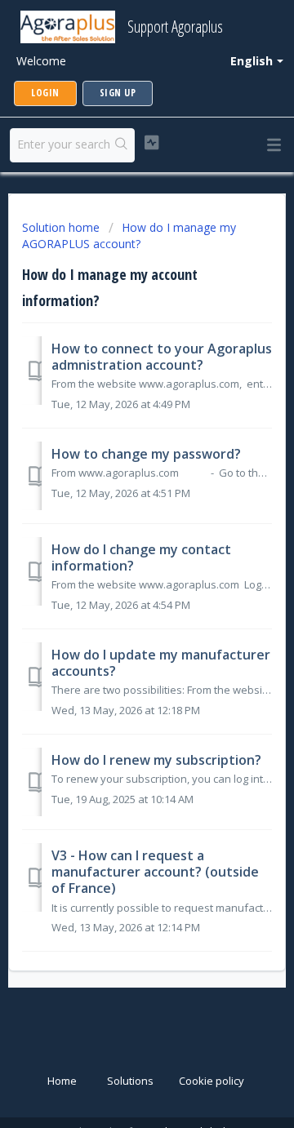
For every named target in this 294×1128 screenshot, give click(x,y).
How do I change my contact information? (141, 557)
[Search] (121, 145)
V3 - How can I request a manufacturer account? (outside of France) (155, 872)
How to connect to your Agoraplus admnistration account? (161, 357)
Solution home (62, 227)
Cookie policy (211, 1080)
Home (62, 1080)
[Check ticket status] (151, 143)
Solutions (130, 1080)
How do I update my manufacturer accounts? (160, 663)
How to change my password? (146, 454)
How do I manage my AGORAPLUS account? (129, 235)
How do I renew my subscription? (156, 760)
